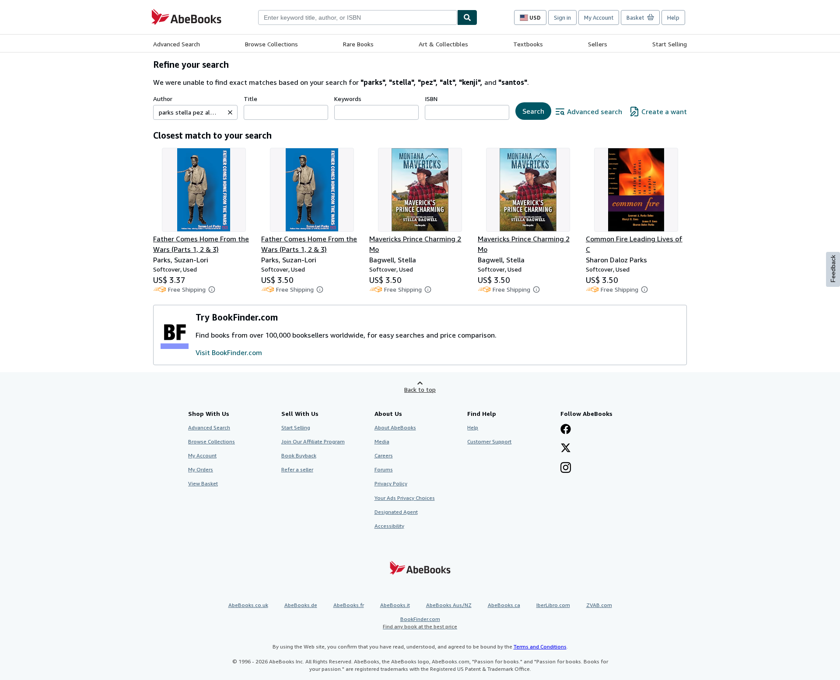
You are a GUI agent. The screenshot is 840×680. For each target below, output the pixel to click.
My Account (598, 17)
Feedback (833, 268)
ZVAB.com (599, 605)
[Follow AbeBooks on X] (565, 448)
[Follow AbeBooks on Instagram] (565, 468)
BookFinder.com (420, 623)
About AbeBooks (395, 427)
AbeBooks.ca (504, 605)
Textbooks (528, 44)
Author (162, 98)
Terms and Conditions (540, 646)
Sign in (562, 17)
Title (250, 98)
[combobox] (357, 17)
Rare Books (358, 44)
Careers (383, 455)
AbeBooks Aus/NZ (449, 605)
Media (381, 441)
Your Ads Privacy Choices (404, 498)
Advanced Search (176, 44)
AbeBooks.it (395, 605)
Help (673, 17)
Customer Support (489, 441)
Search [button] (533, 111)
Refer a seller (297, 469)
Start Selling (669, 44)
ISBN (431, 98)
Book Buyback (298, 455)
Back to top (420, 389)
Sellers (597, 44)
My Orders (200, 469)
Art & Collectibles (443, 44)
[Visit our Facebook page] (565, 430)
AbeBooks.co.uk (248, 605)
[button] (230, 112)
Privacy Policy (390, 483)
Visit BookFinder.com (229, 352)
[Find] (467, 17)
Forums (383, 469)
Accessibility (389, 526)
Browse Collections (271, 44)
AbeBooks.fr (348, 605)
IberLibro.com (553, 605)
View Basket (203, 483)
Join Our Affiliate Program (313, 441)
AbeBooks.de (300, 605)
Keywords (347, 98)
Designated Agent (396, 512)
